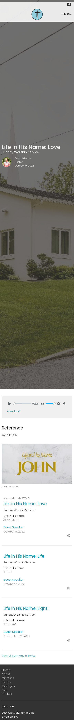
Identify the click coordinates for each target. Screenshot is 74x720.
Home (6, 670)
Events (6, 682)
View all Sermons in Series (18, 655)
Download (13, 411)
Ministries (8, 678)
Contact (7, 694)
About (6, 674)
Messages (8, 686)
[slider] (22, 403)
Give (4, 690)
